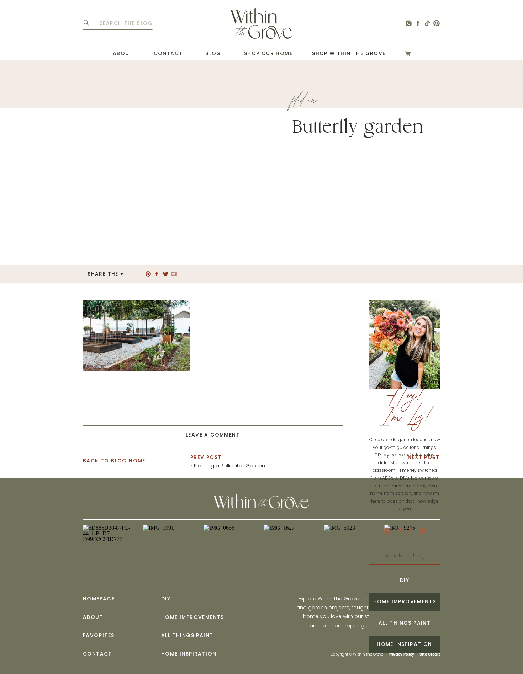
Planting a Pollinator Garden (229, 465)
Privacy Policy (401, 654)
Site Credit (429, 654)
